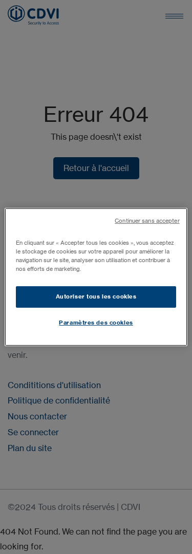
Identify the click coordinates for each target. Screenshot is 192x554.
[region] (96, 277)
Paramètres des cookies (96, 322)
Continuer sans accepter (147, 221)
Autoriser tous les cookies (96, 296)
